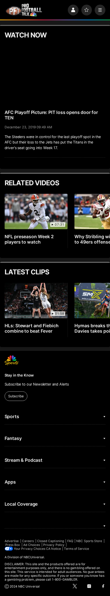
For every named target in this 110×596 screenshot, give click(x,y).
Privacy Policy (53, 545)
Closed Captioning (50, 541)
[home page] (24, 10)
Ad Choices (31, 545)
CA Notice (53, 549)
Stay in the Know (19, 375)
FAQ (70, 541)
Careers (28, 541)
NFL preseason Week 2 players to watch (29, 239)
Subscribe (16, 396)
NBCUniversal (34, 557)
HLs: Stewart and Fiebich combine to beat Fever (32, 328)
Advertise (12, 541)
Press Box (12, 545)
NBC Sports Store (89, 541)
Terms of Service (76, 549)
